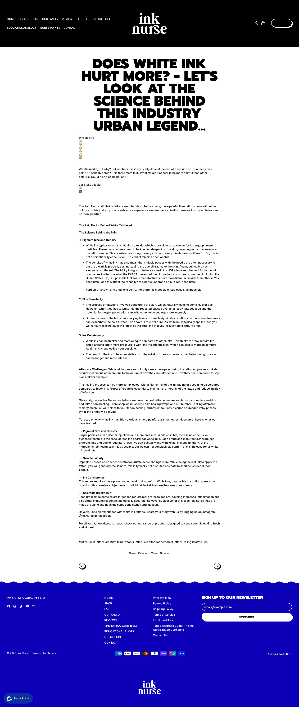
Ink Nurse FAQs (163, 620)
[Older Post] (82, 566)
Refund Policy (162, 603)
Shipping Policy (163, 609)
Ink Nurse (23, 653)
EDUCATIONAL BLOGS (22, 27)
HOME (11, 19)
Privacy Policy (162, 597)
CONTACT (70, 27)
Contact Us (160, 635)
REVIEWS (68, 19)
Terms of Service (164, 614)
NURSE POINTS (50, 27)
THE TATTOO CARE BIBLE (94, 19)
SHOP (108, 603)
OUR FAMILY (50, 19)
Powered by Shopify (44, 653)
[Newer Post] (217, 566)
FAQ (36, 19)
